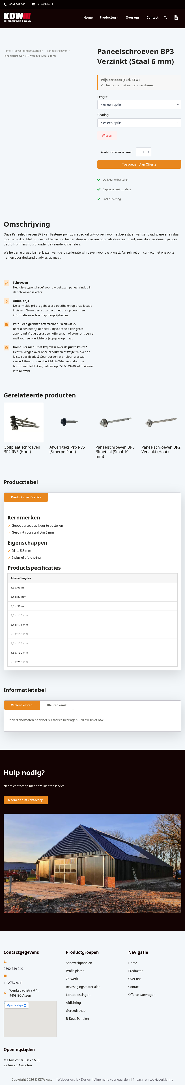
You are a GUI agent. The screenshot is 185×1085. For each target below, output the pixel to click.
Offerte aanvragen (142, 995)
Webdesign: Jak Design (74, 1079)
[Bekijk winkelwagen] (176, 17)
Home (88, 17)
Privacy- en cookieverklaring (153, 1079)
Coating (103, 114)
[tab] (26, 497)
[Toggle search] (165, 17)
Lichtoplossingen (78, 995)
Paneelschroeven (57, 50)
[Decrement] (139, 152)
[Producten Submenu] (117, 17)
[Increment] (148, 152)
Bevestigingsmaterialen (28, 50)
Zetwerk (72, 979)
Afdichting (73, 1002)
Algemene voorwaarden (112, 1079)
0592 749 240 (13, 969)
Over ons (133, 17)
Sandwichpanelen (79, 963)
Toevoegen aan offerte (139, 164)
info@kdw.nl (12, 982)
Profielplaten (75, 971)
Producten (108, 17)
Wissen (107, 135)
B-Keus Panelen (77, 1018)
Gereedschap (76, 1010)
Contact (152, 17)
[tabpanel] (92, 588)
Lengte (102, 96)
